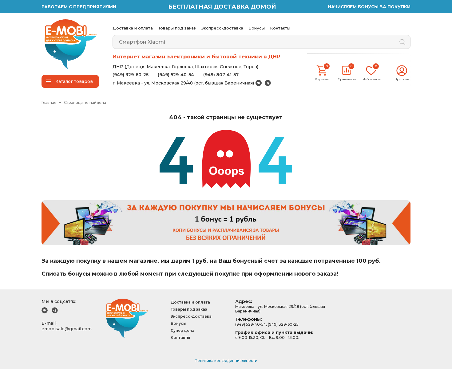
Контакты (280, 28)
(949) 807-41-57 (221, 74)
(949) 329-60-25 (131, 74)
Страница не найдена (85, 102)
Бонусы (256, 28)
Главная (49, 102)
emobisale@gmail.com (67, 329)
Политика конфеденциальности (226, 360)
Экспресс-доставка (222, 28)
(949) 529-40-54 (176, 74)
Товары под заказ (177, 28)
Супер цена (182, 330)
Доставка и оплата (133, 28)
